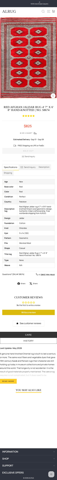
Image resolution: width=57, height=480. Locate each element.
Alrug (9, 11)
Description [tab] (44, 167)
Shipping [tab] (8, 172)
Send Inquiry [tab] (30, 167)
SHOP (5, 458)
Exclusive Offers (13, 472)
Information (10, 451)
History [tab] (28, 340)
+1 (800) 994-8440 (46, 274)
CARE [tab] (28, 334)
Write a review (28, 312)
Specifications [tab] (10, 167)
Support (7, 465)
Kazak (14, 361)
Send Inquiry (30, 156)
